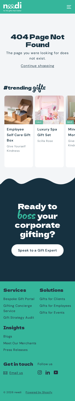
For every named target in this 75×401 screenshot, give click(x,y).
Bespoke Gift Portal (19, 299)
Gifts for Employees (55, 306)
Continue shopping (37, 66)
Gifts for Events (52, 312)
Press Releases (15, 350)
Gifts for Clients (52, 299)
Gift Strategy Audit (18, 317)
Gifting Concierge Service (17, 308)
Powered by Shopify (39, 392)
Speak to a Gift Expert (37, 250)
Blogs (7, 336)
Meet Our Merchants (19, 343)
